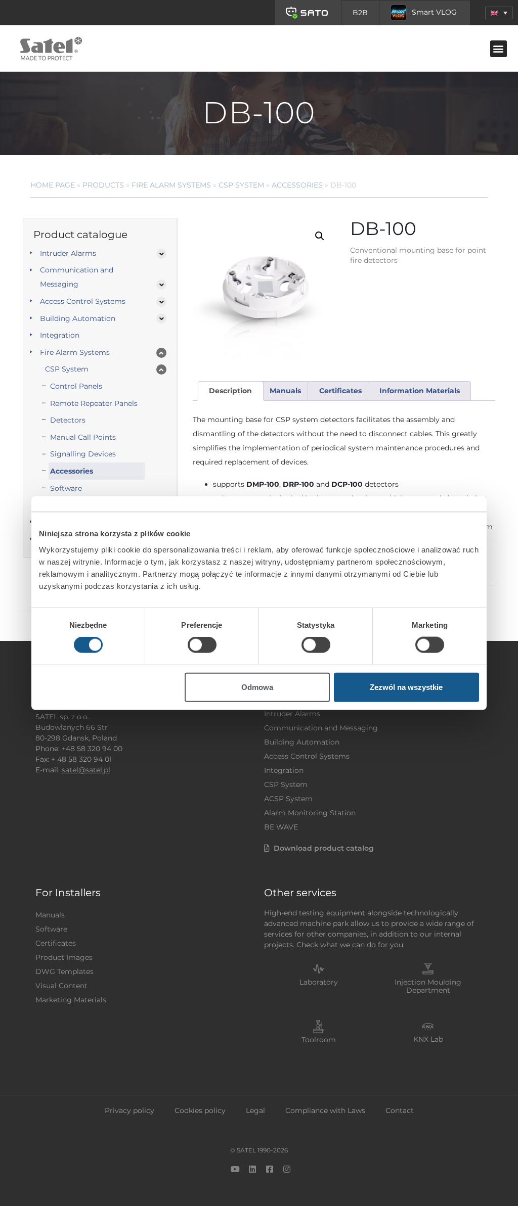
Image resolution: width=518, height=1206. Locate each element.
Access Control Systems (82, 301)
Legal (255, 1110)
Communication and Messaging (76, 277)
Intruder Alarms (68, 253)
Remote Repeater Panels (94, 403)
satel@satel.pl (86, 769)
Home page (52, 185)
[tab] (231, 391)
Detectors (67, 420)
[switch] (202, 645)
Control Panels (76, 386)
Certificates (55, 943)
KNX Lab (428, 1039)
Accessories (297, 185)
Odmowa (257, 686)
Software (66, 488)
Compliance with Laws (325, 1110)
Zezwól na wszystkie (406, 686)
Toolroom (318, 1039)
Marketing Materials (70, 999)
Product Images (64, 957)
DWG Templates (64, 971)
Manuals (50, 914)
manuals (285, 390)
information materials (419, 390)
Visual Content (61, 985)
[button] (499, 13)
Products (103, 185)
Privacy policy (129, 1110)
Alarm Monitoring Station (310, 812)
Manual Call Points (83, 437)
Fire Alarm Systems (171, 185)
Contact (399, 1110)
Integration (59, 335)
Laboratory (318, 982)
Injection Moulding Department (428, 986)
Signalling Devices (83, 453)
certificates (340, 390)
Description (230, 390)
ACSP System (288, 798)
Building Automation (77, 318)
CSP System (241, 185)
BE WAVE (281, 826)
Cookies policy (200, 1110)
